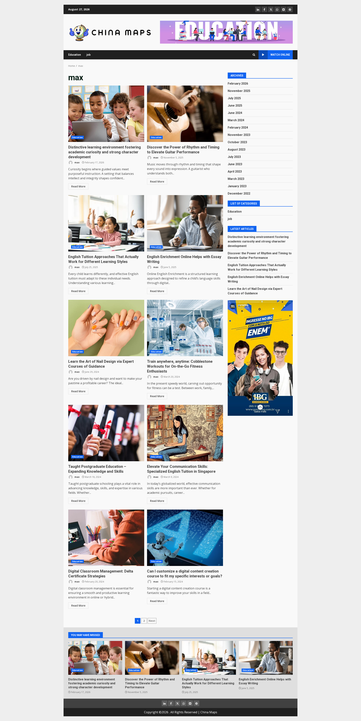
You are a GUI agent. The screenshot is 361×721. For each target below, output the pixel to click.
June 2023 (235, 164)
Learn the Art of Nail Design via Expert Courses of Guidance (106, 328)
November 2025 (239, 91)
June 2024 (235, 113)
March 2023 (236, 179)
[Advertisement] (226, 32)
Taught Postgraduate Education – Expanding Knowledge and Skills (106, 433)
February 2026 (238, 83)
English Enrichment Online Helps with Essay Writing (185, 223)
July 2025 (234, 98)
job (88, 54)
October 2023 (237, 142)
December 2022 (239, 193)
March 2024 (236, 120)
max (77, 162)
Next (152, 621)
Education (74, 54)
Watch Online (280, 54)
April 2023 (235, 171)
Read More (78, 186)
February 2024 (238, 127)
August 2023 (236, 149)
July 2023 (234, 157)
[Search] (254, 54)
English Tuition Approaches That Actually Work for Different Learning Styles (106, 223)
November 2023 (239, 135)
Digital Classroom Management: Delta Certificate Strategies (106, 538)
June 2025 (235, 105)
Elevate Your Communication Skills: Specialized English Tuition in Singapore (185, 433)
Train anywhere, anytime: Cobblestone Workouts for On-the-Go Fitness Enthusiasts (185, 328)
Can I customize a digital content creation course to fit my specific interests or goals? (185, 538)
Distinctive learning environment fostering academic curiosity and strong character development (106, 114)
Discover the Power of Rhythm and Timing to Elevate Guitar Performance (185, 114)
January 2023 (237, 186)
